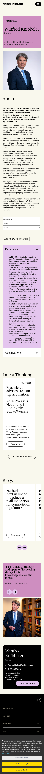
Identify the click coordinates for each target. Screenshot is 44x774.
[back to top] (39, 700)
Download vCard (27, 683)
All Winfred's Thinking (22, 456)
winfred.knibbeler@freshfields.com (18, 42)
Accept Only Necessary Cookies (22, 764)
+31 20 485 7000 (22, 44)
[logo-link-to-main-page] (13, 4)
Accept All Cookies (22, 770)
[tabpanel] (22, 414)
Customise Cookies (22, 758)
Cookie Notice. (7, 753)
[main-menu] (38, 4)
